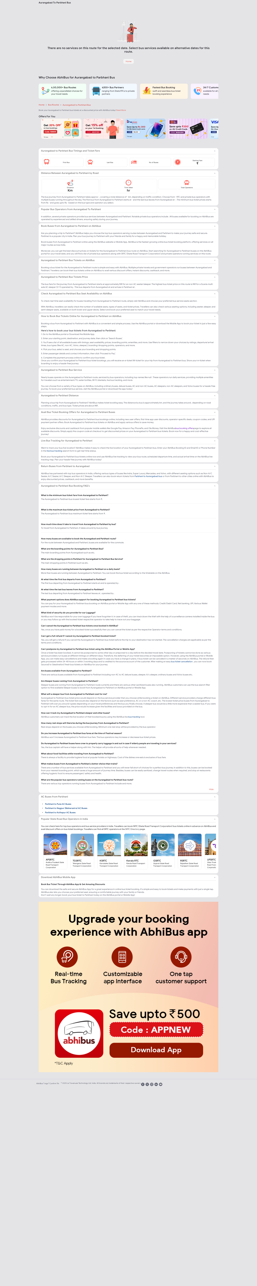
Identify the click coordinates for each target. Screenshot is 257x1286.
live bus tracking (54, 451)
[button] (63, 162)
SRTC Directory (132, 829)
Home (41, 105)
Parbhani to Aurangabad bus (148, 476)
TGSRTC (77, 860)
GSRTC (157, 860)
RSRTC (184, 860)
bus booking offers (184, 428)
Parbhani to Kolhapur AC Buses (60, 812)
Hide (211, 789)
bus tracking (134, 717)
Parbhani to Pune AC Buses (58, 804)
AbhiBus (39, 1083)
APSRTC (50, 859)
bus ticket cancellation (182, 661)
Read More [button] (121, 110)
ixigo (46, 1083)
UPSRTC (211, 859)
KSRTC (103, 860)
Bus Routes (53, 105)
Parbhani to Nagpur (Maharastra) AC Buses (66, 808)
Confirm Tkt (54, 1083)
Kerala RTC (132, 860)
